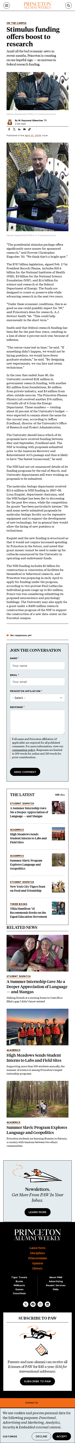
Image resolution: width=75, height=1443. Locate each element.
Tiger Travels (19, 1277)
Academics (17, 830)
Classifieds (19, 1293)
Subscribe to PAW (37, 1381)
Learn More (38, 1212)
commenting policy (23, 750)
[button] (29, 129)
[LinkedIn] (47, 1304)
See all (60, 795)
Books (19, 1281)
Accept (61, 1436)
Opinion (37, 1263)
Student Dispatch (22, 803)
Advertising (56, 1281)
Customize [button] (10, 1437)
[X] (25, 1304)
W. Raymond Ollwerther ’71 (32, 120)
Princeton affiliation (25, 691)
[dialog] (37, 1425)
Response (16, 707)
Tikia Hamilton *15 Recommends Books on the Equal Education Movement (28, 912)
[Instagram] (40, 1304)
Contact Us (31, 1403)
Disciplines (37, 1253)
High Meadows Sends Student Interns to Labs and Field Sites (28, 838)
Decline (41, 1436)
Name (13, 658)
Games (19, 1289)
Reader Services (56, 1285)
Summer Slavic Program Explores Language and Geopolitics (26, 864)
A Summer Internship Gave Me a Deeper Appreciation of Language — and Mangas (29, 812)
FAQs (56, 1289)
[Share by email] (24, 129)
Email (13, 675)
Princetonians (37, 1258)
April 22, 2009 (33, 135)
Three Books (18, 904)
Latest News (37, 1248)
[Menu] (6, 5)
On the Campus (17, 23)
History (37, 1268)
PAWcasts (19, 1285)
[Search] (68, 5)
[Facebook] (32, 1304)
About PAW (55, 1277)
